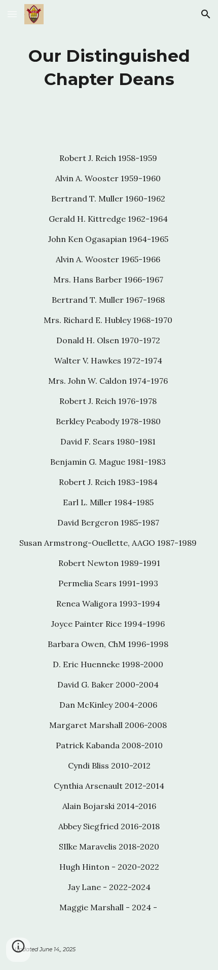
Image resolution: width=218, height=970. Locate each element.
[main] (109, 68)
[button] (12, 14)
